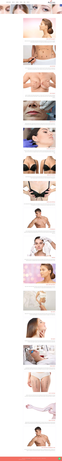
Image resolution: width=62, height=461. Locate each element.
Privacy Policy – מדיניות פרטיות (36, 458)
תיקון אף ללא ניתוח (50, 39)
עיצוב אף (53, 338)
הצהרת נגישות (8, 2)
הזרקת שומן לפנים (51, 148)
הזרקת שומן (52, 121)
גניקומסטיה (52, 229)
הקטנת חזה (52, 93)
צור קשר (13, 2)
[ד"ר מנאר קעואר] (50, 2)
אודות (24, 2)
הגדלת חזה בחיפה (51, 202)
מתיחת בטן (52, 66)
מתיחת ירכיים (52, 393)
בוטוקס (53, 257)
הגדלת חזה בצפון (51, 174)
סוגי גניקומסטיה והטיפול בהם (48, 447)
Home (31, 9)
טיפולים (21, 2)
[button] (61, 5)
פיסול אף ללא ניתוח (50, 284)
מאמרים (17, 2)
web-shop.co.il (28, 459)
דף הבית (28, 2)
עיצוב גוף (53, 311)
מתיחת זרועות (52, 420)
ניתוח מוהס (52, 366)
